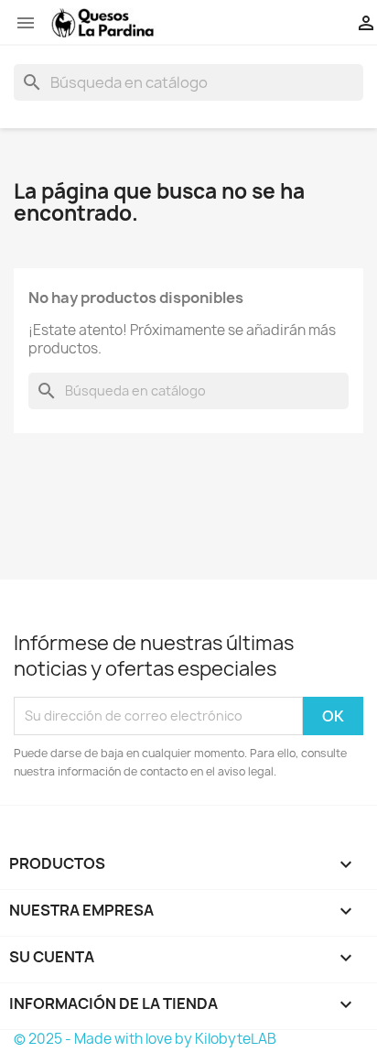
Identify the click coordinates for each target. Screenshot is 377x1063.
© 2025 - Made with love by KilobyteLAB (145, 1038)
